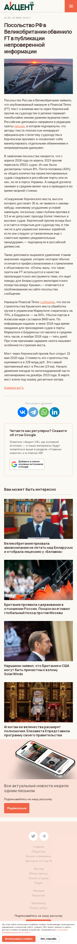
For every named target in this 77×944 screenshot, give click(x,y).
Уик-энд (38, 868)
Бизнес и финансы (38, 856)
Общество (38, 851)
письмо (19, 126)
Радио (38, 882)
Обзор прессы (38, 873)
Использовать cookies (18, 938)
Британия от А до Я (38, 861)
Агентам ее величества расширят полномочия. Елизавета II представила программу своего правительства (37, 731)
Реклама (38, 890)
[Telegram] (33, 412)
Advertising (38, 903)
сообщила (47, 302)
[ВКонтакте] (23, 412)
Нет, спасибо (48, 938)
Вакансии (38, 895)
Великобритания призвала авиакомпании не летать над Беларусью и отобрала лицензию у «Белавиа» (38, 547)
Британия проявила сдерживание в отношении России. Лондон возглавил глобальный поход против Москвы (37, 608)
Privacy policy (38, 908)
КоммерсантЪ (14, 388)
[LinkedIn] (55, 412)
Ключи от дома (39, 878)
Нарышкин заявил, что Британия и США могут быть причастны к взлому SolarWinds (36, 669)
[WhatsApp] (44, 412)
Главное (38, 846)
